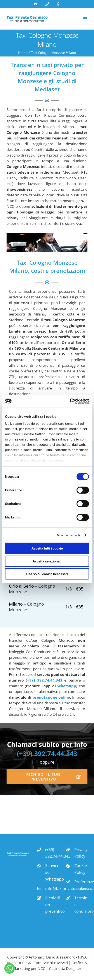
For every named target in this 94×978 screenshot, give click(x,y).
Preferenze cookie (80, 885)
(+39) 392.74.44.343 (44, 680)
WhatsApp (66, 685)
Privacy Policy (80, 853)
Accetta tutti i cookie (47, 548)
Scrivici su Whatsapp (51, 872)
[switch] (83, 490)
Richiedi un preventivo (51, 904)
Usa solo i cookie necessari (47, 574)
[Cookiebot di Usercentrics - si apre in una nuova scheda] (70, 401)
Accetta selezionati (47, 561)
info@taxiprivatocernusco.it (51, 888)
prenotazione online (51, 697)
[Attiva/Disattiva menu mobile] (85, 18)
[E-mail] (35, 4)
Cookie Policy (80, 869)
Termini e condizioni (80, 904)
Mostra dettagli (68, 535)
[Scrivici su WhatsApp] (9, 968)
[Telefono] (47, 4)
